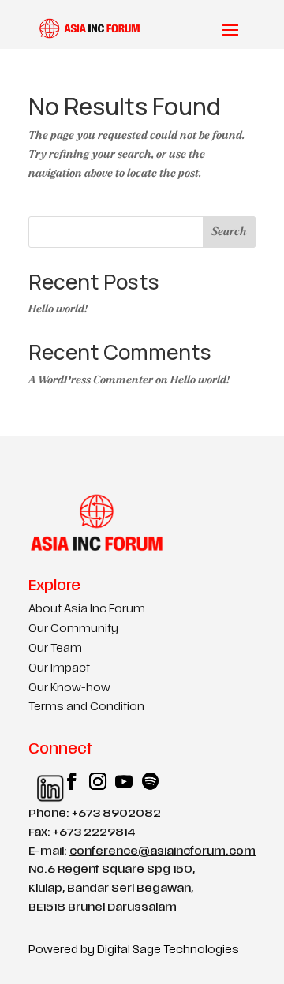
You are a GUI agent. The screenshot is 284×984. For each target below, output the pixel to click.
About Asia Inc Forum (86, 609)
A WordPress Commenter (90, 380)
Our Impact (59, 669)
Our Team (55, 649)
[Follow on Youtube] (116, 781)
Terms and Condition (86, 707)
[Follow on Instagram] (90, 781)
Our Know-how (69, 688)
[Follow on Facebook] (64, 781)
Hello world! (58, 309)
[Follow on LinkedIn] (38, 781)
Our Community (73, 629)
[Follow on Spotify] (142, 781)
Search (229, 232)
